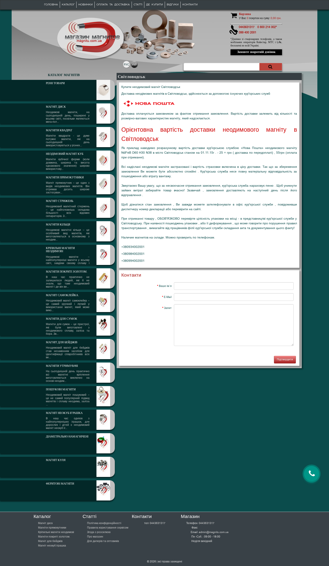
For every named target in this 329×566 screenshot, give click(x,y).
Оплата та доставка (113, 4)
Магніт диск (45, 523)
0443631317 (157, 523)
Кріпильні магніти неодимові (56, 532)
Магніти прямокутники (52, 527)
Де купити (154, 4)
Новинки (85, 4)
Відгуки (173, 4)
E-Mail (168, 297)
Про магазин (95, 536)
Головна (51, 4)
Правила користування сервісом (107, 527)
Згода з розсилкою (99, 532)
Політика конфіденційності (104, 523)
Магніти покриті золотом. (54, 536)
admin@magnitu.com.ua (214, 532)
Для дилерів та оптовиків (103, 541)
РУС (126, 64)
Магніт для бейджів (50, 541)
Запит (168, 308)
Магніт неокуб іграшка (52, 545)
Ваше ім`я (165, 286)
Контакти (190, 4)
